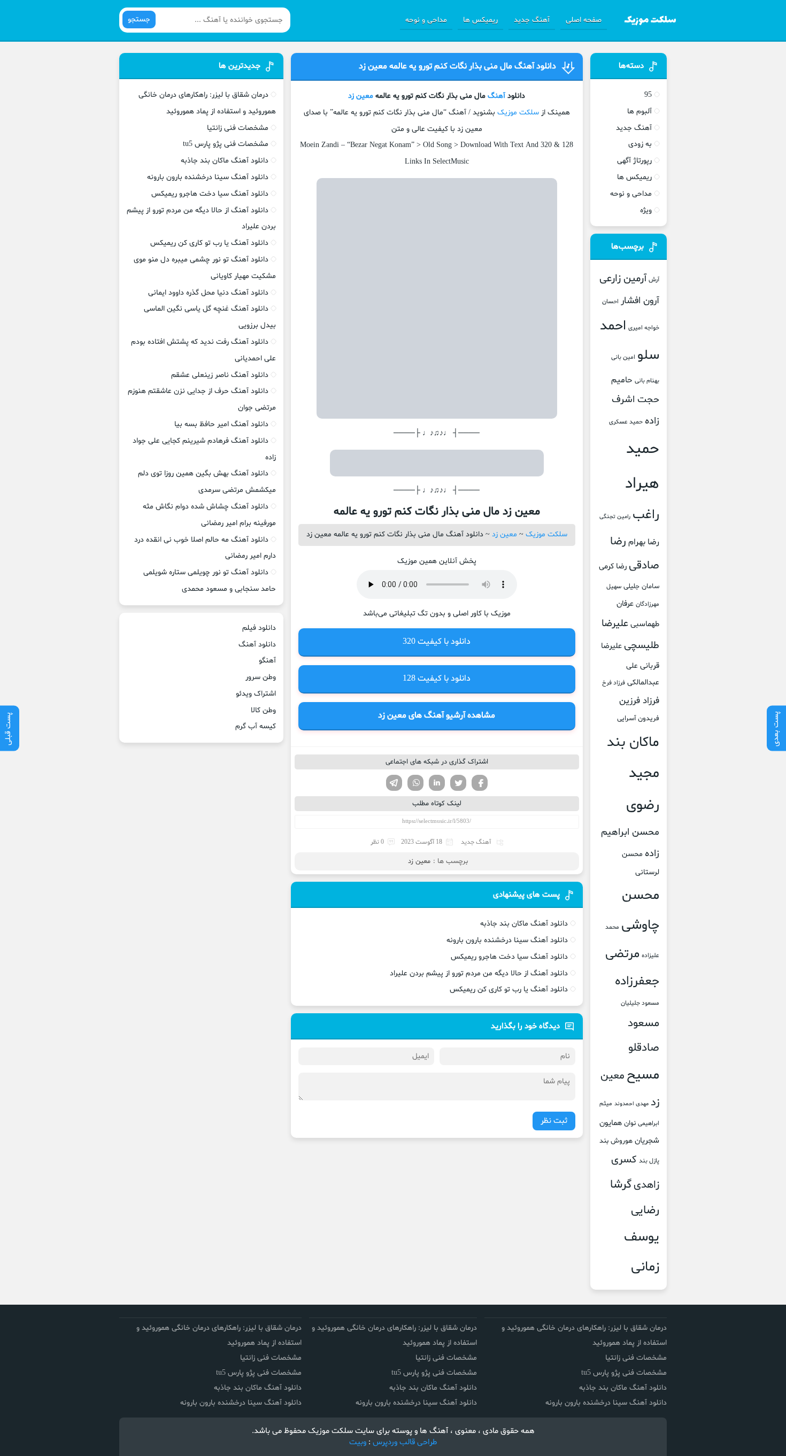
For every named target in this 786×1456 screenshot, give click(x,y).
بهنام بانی (647, 380)
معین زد (360, 96)
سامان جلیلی (641, 586)
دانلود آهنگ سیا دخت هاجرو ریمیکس (509, 957)
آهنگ (496, 96)
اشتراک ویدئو (256, 694)
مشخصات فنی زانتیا (237, 128)
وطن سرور (260, 677)
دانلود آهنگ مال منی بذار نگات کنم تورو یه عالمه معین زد (457, 66)
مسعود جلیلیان (640, 1003)
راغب (646, 515)
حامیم (622, 380)
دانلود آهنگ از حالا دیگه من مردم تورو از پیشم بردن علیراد (479, 973)
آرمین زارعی (622, 279)
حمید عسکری (626, 422)
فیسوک (480, 783)
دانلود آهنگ (257, 645)
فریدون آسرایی (638, 718)
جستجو (139, 19)
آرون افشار (640, 301)
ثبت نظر (554, 1121)
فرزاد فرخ (613, 683)
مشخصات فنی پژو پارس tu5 (225, 144)
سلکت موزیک (518, 112)
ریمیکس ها (480, 20)
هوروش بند (616, 1141)
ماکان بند (633, 742)
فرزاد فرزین (639, 701)
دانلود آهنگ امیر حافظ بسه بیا (221, 424)
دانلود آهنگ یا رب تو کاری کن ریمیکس (509, 989)
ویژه (646, 210)
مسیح (643, 1075)
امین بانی (623, 357)
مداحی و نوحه (426, 20)
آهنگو (267, 661)
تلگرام (394, 783)
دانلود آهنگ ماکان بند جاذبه (524, 924)
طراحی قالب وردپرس (405, 1442)
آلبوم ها (639, 111)
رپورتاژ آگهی (634, 161)
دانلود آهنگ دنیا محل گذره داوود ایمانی (208, 293)
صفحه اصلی (584, 20)
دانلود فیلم (259, 628)
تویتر (458, 783)
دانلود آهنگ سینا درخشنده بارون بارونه (507, 940)
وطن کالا (263, 710)
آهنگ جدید (532, 20)
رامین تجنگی (614, 517)
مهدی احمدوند (631, 1104)
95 (648, 95)
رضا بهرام (643, 542)
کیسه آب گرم (255, 726)
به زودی (640, 144)
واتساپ (415, 783)
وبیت (357, 1442)
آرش (654, 279)
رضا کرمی (613, 566)
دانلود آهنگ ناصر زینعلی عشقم (219, 375)
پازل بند (649, 1161)
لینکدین (437, 783)
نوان (630, 1123)
